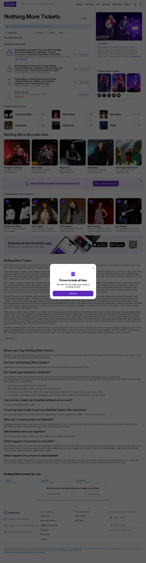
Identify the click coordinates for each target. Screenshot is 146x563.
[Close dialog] (93, 268)
